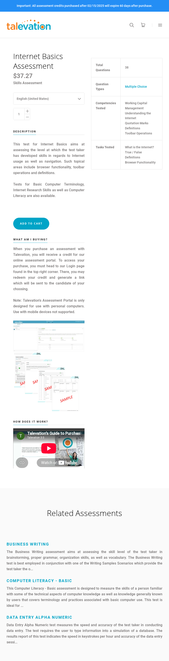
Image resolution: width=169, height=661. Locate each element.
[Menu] (157, 25)
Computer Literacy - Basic (39, 580)
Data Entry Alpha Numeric (39, 617)
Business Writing (28, 544)
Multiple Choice (136, 86)
